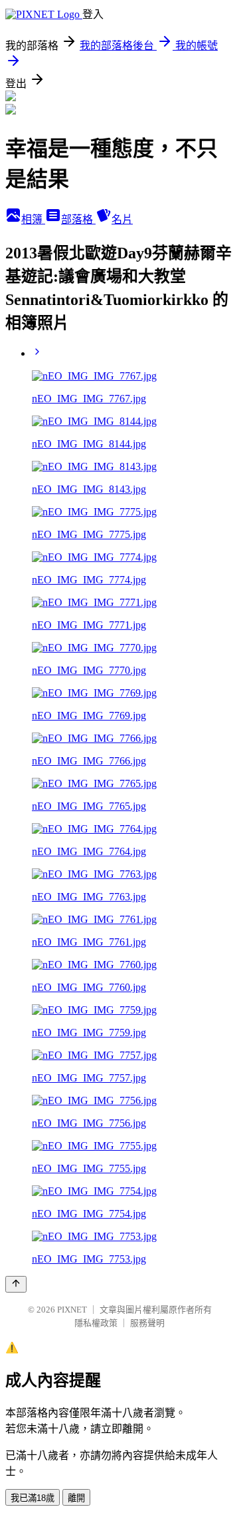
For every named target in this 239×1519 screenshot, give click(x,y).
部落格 (78, 219)
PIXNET (72, 1310)
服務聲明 (147, 1323)
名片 (122, 219)
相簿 (33, 219)
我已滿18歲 (32, 1498)
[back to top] (16, 1284)
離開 (76, 1498)
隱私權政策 (96, 1323)
